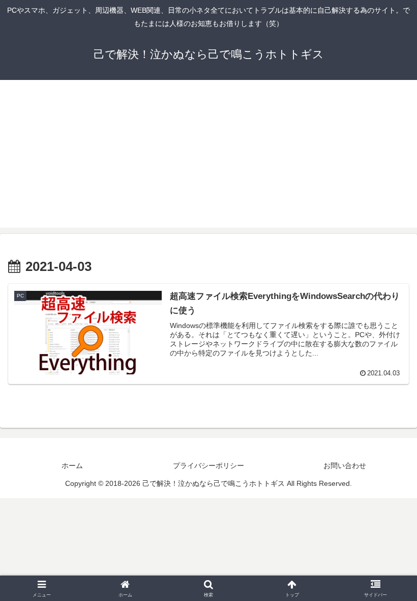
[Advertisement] (208, 156)
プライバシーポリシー (208, 465)
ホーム (72, 465)
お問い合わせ (344, 465)
